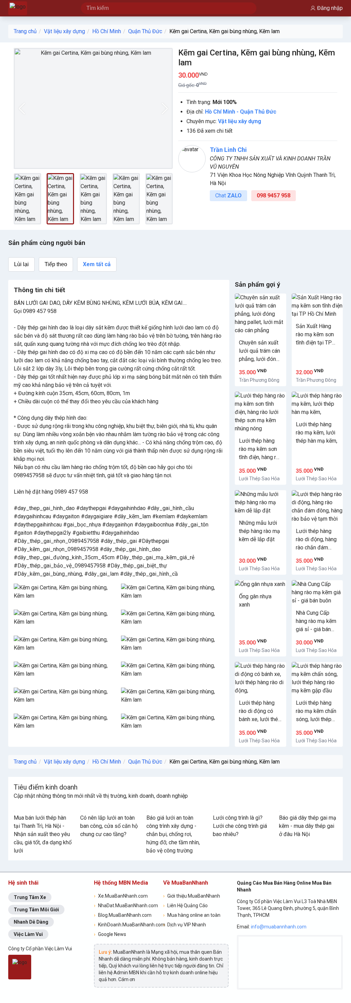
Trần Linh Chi (228, 149)
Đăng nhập (330, 8)
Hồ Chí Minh (106, 31)
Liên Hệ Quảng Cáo (185, 905)
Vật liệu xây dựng (64, 31)
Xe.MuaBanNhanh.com (121, 896)
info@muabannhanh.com (278, 926)
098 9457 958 (273, 195)
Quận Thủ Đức (145, 31)
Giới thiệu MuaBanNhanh (191, 896)
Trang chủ (25, 31)
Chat (228, 195)
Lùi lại (21, 264)
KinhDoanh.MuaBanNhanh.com (126, 924)
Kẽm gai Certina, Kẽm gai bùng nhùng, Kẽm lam (224, 31)
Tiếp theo (56, 264)
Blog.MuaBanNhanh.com (123, 915)
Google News (110, 934)
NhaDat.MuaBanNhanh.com (126, 905)
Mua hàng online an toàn (191, 915)
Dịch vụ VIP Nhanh (184, 924)
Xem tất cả (97, 264)
